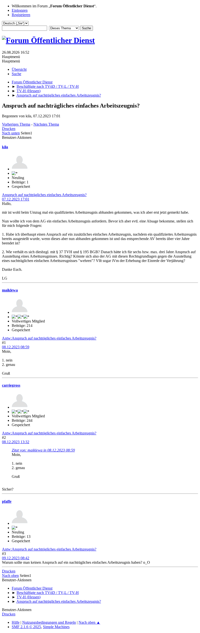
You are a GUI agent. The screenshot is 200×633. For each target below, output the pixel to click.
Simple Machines (56, 627)
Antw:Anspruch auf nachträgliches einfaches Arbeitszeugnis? (49, 338)
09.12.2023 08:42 (15, 558)
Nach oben (10, 575)
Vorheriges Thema (16, 124)
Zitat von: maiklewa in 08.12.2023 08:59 (43, 450)
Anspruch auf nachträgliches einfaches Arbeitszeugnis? (44, 195)
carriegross (11, 385)
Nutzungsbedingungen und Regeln (49, 622)
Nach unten (11, 133)
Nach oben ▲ (89, 622)
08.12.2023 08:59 (15, 347)
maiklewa (10, 290)
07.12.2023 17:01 (15, 199)
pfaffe (6, 501)
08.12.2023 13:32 (15, 442)
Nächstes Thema (46, 124)
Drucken (8, 129)
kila (5, 147)
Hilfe (16, 622)
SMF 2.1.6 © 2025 (26, 627)
